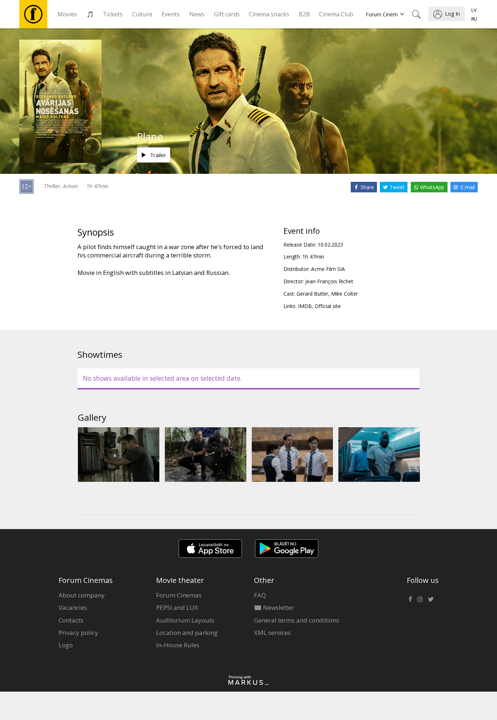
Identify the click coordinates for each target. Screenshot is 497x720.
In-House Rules (177, 645)
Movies (67, 14)
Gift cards (227, 14)
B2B (304, 14)
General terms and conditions (296, 620)
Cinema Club (336, 14)
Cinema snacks (269, 14)
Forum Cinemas (179, 595)
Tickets (113, 14)
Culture (142, 14)
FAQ (260, 595)
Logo (66, 645)
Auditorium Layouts (185, 620)
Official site (328, 306)
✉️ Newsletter (274, 607)
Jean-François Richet (329, 281)
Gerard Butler (312, 293)
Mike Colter (344, 293)
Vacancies (73, 607)
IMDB (305, 306)
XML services (272, 632)
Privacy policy (78, 632)
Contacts (71, 620)
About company (82, 595)
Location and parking (187, 632)
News (196, 14)
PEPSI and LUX (177, 607)
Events (171, 14)
